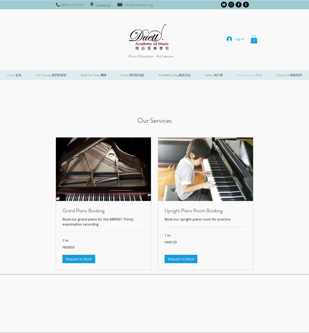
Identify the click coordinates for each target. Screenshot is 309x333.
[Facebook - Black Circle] (239, 5)
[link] (103, 210)
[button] (254, 39)
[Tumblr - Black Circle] (246, 5)
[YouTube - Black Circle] (224, 5)
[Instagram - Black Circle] (231, 5)
